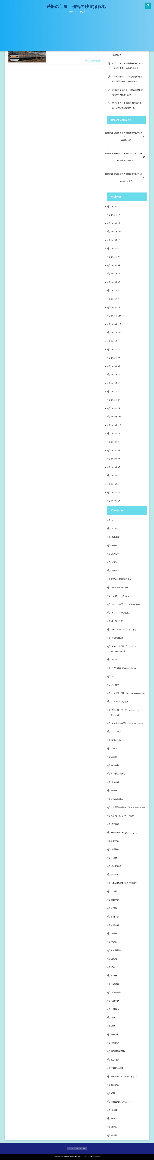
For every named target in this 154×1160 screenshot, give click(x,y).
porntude (126, 181)
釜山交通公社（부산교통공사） (124, 1077)
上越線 (114, 757)
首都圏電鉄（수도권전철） (122, 1102)
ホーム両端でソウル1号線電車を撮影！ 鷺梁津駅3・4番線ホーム (127, 79)
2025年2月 (116, 299)
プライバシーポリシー (78, 12)
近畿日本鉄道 (117, 1068)
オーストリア (117, 621)
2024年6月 (116, 366)
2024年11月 (116, 324)
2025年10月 (116, 232)
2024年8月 (116, 349)
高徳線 (114, 1127)
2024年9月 (116, 341)
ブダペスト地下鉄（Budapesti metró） (127, 723)
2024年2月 (116, 400)
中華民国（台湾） (119, 774)
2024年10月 (116, 333)
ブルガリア (116, 732)
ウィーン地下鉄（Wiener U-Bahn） (126, 604)
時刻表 (114, 976)
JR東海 (114, 562)
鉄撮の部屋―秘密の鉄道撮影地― (78, 6)
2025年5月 (116, 274)
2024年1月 (116, 408)
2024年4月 (116, 383)
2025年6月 (116, 265)
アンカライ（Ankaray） (121, 596)
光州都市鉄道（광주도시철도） (124, 833)
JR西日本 (115, 571)
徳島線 (114, 942)
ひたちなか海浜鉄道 (120, 702)
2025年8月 (116, 249)
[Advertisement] (77, 33)
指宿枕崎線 (116, 950)
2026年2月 (116, 223)
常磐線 (114, 934)
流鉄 (113, 1018)
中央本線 (115, 765)
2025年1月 (116, 307)
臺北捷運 (115, 1043)
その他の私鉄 (117, 638)
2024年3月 (116, 392)
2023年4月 (116, 484)
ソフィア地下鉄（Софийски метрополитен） (123, 648)
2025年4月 (116, 282)
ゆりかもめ (116, 740)
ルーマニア (116, 749)
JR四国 (114, 545)
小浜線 (114, 908)
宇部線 (114, 892)
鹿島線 (114, 1135)
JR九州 (114, 529)
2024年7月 (116, 358)
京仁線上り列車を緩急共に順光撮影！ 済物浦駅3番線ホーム (126, 105)
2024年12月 (116, 316)
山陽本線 (115, 925)
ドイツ (114, 660)
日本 (113, 967)
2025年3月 (116, 291)
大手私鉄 (115, 875)
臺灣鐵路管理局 (118, 1051)
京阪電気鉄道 (117, 799)
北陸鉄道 (115, 849)
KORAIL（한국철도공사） (122, 579)
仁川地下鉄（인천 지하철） (123, 816)
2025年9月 (116, 240)
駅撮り (114, 1119)
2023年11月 (116, 425)
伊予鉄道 (115, 824)
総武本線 (115, 1035)
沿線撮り (115, 1009)
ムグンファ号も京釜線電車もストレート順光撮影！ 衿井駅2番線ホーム (127, 66)
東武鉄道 (115, 984)
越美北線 (115, 1060)
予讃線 (114, 791)
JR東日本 (115, 554)
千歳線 (114, 858)
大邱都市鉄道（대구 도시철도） (125, 883)
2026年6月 (116, 215)
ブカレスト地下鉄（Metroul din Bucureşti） (125, 712)
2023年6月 (116, 467)
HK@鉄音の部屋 (125, 160)
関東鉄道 (115, 1085)
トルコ (114, 676)
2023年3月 (116, 492)
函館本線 (115, 841)
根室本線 (115, 1001)
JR (112, 520)
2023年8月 (116, 450)
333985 (125, 140)
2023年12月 (116, 417)
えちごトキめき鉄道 (120, 613)
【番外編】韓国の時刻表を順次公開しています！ (125, 135)
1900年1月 (116, 501)
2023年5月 (116, 476)
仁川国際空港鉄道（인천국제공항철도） (128, 807)
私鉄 (113, 1026)
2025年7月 (116, 257)
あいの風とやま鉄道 (120, 588)
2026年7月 (116, 207)
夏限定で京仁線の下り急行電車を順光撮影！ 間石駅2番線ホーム (127, 92)
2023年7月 (116, 459)
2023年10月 (116, 434)
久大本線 (115, 782)
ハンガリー (116, 685)
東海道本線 (116, 992)
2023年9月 (116, 442)
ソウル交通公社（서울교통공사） (125, 630)
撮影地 (114, 959)
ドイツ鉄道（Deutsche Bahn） (124, 668)
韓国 (113, 1093)
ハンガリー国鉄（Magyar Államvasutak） (129, 693)
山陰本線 (115, 917)
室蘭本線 (115, 900)
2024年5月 (116, 375)
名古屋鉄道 (116, 866)
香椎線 (114, 1110)
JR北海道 (115, 537)
